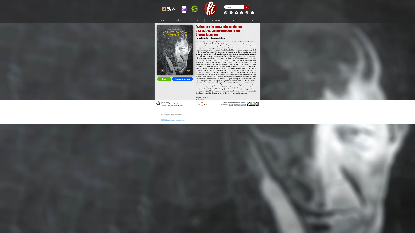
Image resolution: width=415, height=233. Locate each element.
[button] (252, 12)
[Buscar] (246, 7)
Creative (239, 104)
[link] (252, 7)
